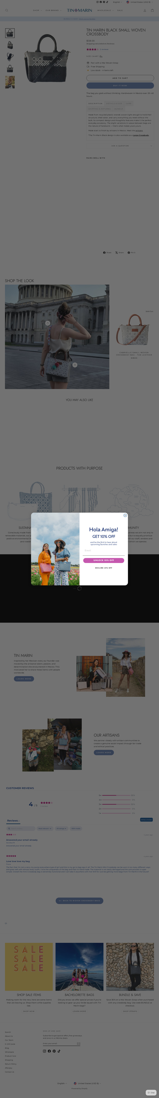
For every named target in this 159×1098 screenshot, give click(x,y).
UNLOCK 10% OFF (104, 560)
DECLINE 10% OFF (103, 568)
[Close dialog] (125, 515)
